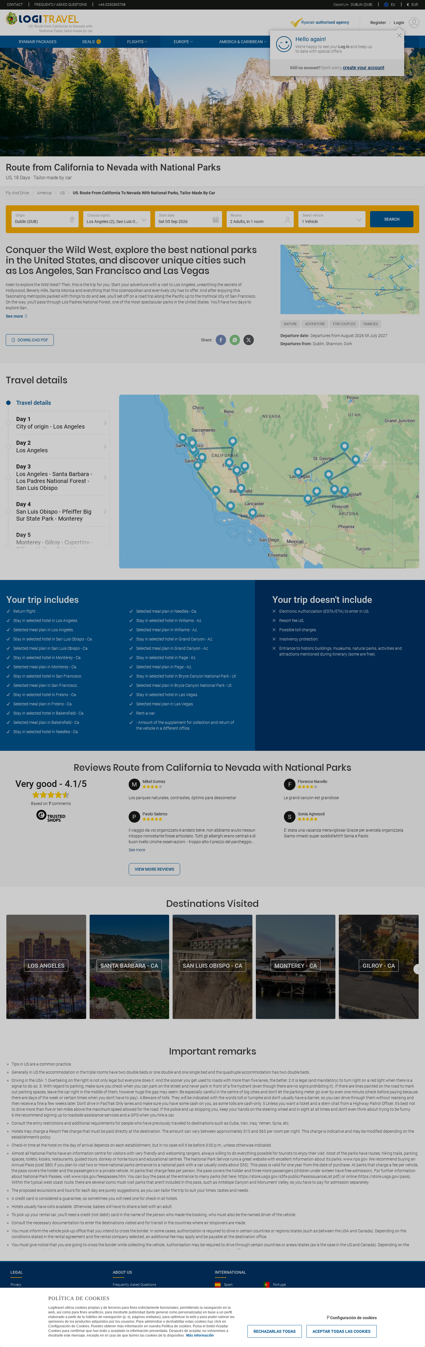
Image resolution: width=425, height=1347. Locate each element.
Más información (200, 1335)
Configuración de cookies (353, 1317)
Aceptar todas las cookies (342, 1331)
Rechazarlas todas (275, 1331)
